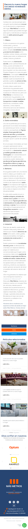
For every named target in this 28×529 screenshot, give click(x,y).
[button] (2, 448)
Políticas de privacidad (10, 520)
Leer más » (6, 364)
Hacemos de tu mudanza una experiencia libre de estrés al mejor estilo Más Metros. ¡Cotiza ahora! (14, 306)
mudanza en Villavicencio (11, 279)
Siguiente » (16, 432)
